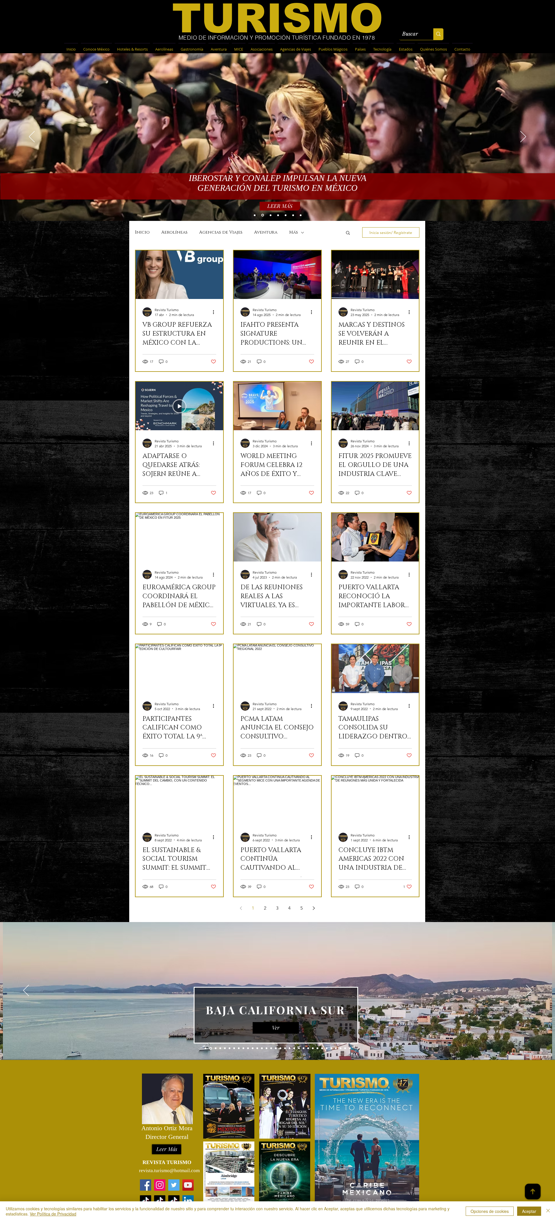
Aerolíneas (174, 232)
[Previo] (26, 991)
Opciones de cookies (490, 1211)
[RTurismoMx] (174, 1185)
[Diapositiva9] (243, 1048)
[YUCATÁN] (285, 215)
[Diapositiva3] (210, 1048)
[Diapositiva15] (271, 1048)
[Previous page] (241, 908)
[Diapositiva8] (239, 1048)
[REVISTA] (270, 215)
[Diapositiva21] (299, 1048)
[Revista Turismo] (188, 1185)
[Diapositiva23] (308, 1048)
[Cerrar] (548, 1211)
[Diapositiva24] (313, 1048)
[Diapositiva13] (262, 1048)
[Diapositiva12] (257, 1048)
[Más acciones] (215, 312)
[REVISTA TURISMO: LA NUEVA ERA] (262, 215)
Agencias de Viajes (221, 232)
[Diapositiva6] (225, 1048)
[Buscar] (438, 34)
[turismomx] (159, 1201)
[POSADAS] (300, 215)
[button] (348, 233)
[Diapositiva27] (327, 1048)
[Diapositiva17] (280, 1048)
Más (293, 232)
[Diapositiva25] (317, 1048)
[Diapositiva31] (345, 1048)
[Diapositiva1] (205, 1048)
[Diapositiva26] (322, 1048)
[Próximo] (529, 991)
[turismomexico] (174, 1201)
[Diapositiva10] (248, 1048)
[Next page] (313, 908)
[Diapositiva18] (285, 1048)
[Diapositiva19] (290, 1048)
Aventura (266, 232)
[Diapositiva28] (331, 1048)
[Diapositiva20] (294, 1048)
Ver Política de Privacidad (53, 1214)
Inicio (142, 232)
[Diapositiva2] (234, 1048)
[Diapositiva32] (350, 1048)
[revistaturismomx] (159, 1185)
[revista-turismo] (188, 1201)
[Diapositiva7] (229, 1048)
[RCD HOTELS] (293, 215)
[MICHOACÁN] (278, 215)
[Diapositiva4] (215, 1048)
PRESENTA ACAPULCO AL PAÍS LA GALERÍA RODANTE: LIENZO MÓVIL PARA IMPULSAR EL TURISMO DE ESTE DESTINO (277, 184)
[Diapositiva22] (303, 1048)
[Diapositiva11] (253, 1048)
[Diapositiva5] (220, 1048)
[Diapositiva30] (340, 1048)
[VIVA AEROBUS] (255, 215)
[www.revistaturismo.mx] (145, 1185)
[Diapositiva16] (276, 1048)
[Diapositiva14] (266, 1048)
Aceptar (529, 1211)
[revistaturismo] (145, 1201)
